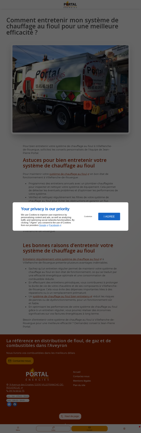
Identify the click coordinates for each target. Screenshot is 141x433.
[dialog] (70, 216)
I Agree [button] (109, 216)
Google (42, 225)
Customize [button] (88, 216)
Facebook (54, 225)
